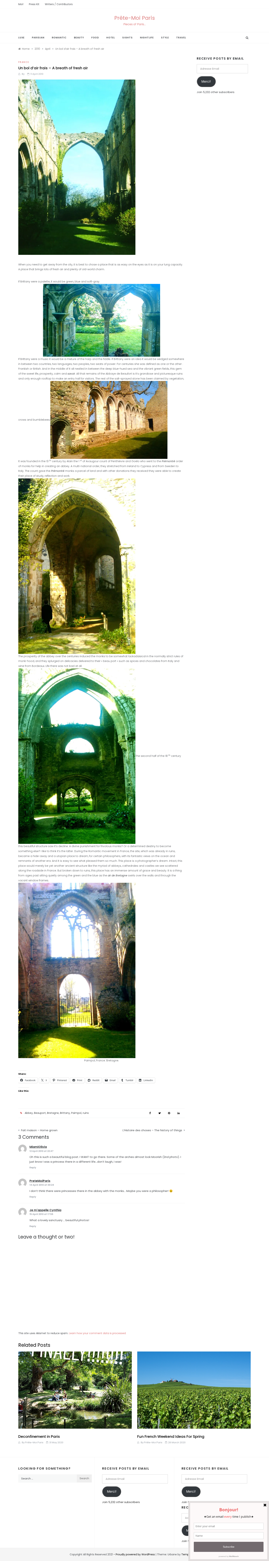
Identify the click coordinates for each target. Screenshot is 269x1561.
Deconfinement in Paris (39, 1436)
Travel (181, 37)
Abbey (29, 1113)
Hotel (110, 37)
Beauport (40, 1113)
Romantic (59, 37)
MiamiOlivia (38, 1147)
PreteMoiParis (39, 1181)
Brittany (65, 1113)
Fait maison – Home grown (39, 1130)
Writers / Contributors (59, 4)
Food (95, 37)
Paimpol (76, 1113)
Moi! (20, 4)
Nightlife (147, 37)
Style (165, 37)
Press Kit (34, 4)
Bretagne (53, 1113)
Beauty (79, 37)
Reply (32, 1167)
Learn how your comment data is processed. (97, 1333)
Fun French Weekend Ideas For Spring (170, 1436)
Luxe (21, 37)
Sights (127, 37)
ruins (86, 1113)
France (23, 62)
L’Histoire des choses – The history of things (152, 1130)
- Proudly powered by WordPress (134, 1554)
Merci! (206, 81)
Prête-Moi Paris (134, 18)
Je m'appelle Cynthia (45, 1210)
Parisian (38, 37)
